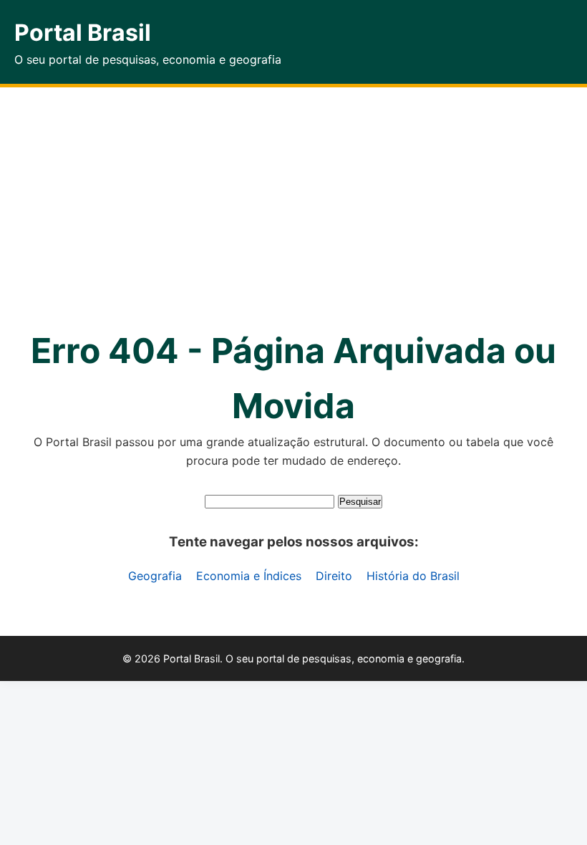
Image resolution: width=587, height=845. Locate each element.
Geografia (155, 576)
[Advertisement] (293, 195)
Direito (334, 576)
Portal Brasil (82, 33)
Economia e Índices (248, 576)
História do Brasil (413, 576)
